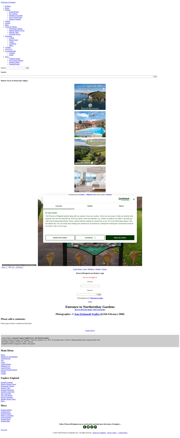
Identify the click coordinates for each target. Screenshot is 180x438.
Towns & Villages (11, 27)
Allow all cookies (120, 238)
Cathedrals (12, 44)
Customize (89, 238)
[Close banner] (134, 199)
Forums (3, 372)
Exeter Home (77, 269)
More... (11, 45)
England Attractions (7, 390)
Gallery (96, 314)
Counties (8, 47)
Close (90, 302)
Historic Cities (14, 32)
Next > (21, 267)
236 (17, 267)
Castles (11, 42)
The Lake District (6, 395)
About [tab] (121, 206)
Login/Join (8, 49)
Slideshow (91, 269)
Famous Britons (6, 417)
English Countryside (7, 392)
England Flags (5, 419)
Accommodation (10, 51)
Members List (5, 366)
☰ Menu (8, 6)
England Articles (14, 59)
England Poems (14, 64)
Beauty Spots (13, 40)
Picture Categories (7, 397)
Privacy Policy (112, 433)
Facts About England (16, 60)
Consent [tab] (59, 206)
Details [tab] (90, 206)
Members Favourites (16, 15)
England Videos (14, 62)
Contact (3, 373)
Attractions (8, 36)
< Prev (3, 267)
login (7, 323)
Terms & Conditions (99, 433)
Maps (7, 25)
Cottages (12, 53)
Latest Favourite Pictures (9, 370)
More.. (7, 57)
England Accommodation (9, 357)
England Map (5, 421)
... (7, 267)
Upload (7, 21)
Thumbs (98, 269)
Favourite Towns (14, 34)
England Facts (5, 412)
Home (7, 8)
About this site (5, 358)
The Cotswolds (6, 394)
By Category (13, 14)
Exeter (87, 330)
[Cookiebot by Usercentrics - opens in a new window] (120, 199)
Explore (7, 23)
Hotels (11, 55)
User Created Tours (15, 17)
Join (2, 360)
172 (12, 267)
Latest (85, 269)
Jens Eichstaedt (29, 265)
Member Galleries (15, 19)
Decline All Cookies (60, 238)
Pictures (7, 10)
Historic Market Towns (16, 30)
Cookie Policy (123, 433)
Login (3, 362)
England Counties (7, 382)
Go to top (4, 430)
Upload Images (6, 364)
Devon (92, 330)
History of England (7, 415)
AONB (11, 38)
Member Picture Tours (8, 399)
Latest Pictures (14, 12)
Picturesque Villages (15, 29)
